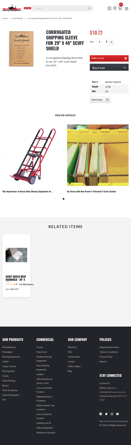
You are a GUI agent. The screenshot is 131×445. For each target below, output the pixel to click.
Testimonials (74, 356)
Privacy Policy (106, 356)
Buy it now (98, 67)
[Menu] (127, 8)
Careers (71, 361)
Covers (39, 347)
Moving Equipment (11, 356)
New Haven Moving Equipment (114, 421)
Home (5, 18)
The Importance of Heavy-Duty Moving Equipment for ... (27, 191)
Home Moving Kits (10, 395)
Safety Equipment (44, 427)
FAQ (70, 352)
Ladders (40, 374)
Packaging (7, 352)
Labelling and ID (43, 423)
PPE (4, 400)
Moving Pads (8, 371)
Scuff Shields (17, 18)
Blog (70, 371)
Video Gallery (74, 366)
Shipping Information (109, 347)
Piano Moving (8, 380)
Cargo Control (9, 366)
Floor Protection (10, 390)
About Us (72, 347)
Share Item (97, 99)
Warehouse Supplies (45, 432)
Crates (5, 376)
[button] (64, 198)
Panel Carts (41, 352)
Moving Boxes (9, 347)
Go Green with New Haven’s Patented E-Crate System (91, 191)
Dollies (5, 361)
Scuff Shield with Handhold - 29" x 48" (16, 279)
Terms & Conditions (109, 352)
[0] (121, 8)
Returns (103, 361)
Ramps (5, 385)
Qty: (92, 41)
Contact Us (105, 383)
